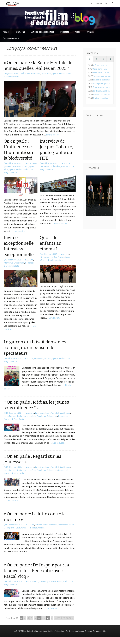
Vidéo (77, 31)
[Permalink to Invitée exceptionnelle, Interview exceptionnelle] (20, 278)
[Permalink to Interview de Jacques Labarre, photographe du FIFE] (58, 182)
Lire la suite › (52, 134)
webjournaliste (12, 76)
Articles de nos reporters (42, 31)
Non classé (63, 416)
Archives (90, 31)
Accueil (6, 31)
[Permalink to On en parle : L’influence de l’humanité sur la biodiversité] (20, 186)
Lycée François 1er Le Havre (16, 416)
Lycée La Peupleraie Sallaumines (43, 416)
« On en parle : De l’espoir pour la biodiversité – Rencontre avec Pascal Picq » (36, 570)
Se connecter (96, 3)
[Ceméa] (12, 3)
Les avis (48, 358)
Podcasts (64, 31)
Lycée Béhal (46, 73)
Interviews (20, 31)
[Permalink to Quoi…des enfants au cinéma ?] (58, 273)
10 (43, 618)
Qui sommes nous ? (11, 38)
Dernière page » (64, 618)
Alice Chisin (19, 419)
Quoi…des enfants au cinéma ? (50, 243)
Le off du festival (57, 257)
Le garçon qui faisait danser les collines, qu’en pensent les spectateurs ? (35, 347)
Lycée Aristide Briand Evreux (16, 166)
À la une (26, 73)
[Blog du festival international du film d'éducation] (60, 17)
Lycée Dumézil (59, 73)
